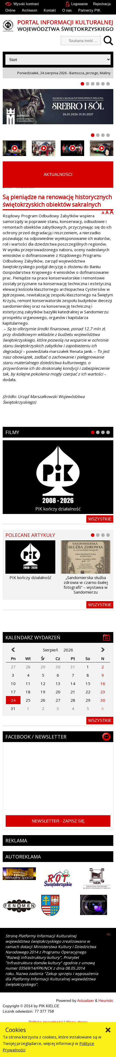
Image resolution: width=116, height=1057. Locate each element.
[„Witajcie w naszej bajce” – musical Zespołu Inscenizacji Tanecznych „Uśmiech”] (72, 148)
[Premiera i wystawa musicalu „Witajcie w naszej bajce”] (102, 148)
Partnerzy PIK (89, 10)
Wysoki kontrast (26, 4)
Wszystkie (99, 519)
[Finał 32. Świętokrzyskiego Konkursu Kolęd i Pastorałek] (14, 148)
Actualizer (85, 1000)
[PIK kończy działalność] (58, 477)
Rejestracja (102, 4)
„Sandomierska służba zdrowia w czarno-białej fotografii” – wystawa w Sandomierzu (86, 584)
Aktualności (58, 174)
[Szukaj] (107, 41)
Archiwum (29, 10)
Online (10, 10)
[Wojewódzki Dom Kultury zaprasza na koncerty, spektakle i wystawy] (44, 148)
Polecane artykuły (30, 535)
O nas (67, 10)
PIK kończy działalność (58, 508)
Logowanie (79, 4)
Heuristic (105, 1000)
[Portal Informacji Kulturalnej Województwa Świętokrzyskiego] (58, 26)
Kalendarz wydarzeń (32, 637)
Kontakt (50, 10)
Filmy (12, 432)
